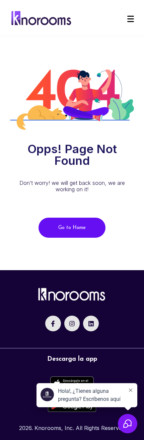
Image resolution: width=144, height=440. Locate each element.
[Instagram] (72, 323)
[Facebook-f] (53, 323)
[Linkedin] (91, 323)
